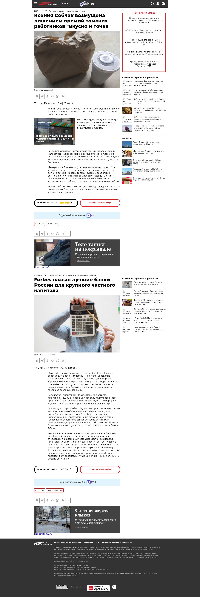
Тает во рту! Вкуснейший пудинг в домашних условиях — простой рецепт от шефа (148, 302)
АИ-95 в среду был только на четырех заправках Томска (144, 31)
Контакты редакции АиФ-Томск (67, 542)
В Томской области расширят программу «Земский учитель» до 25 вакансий (144, 20)
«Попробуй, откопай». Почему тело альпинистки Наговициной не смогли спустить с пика (149, 128)
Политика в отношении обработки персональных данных (75, 567)
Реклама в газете (91, 542)
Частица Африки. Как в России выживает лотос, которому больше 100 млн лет (149, 329)
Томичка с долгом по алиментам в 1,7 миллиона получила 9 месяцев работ (144, 53)
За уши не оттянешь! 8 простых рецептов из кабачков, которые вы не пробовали (150, 110)
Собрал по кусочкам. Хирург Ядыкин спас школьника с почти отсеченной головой (150, 101)
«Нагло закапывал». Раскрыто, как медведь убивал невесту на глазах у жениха (149, 92)
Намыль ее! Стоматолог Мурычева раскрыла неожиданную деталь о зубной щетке (148, 83)
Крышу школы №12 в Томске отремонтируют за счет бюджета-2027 (144, 64)
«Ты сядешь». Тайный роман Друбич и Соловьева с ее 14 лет (148, 152)
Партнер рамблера (77, 587)
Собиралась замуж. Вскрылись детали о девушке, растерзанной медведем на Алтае (148, 119)
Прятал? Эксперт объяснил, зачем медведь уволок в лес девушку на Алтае (148, 293)
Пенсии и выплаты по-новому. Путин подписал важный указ (149, 179)
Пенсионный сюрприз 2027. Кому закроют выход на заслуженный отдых (147, 162)
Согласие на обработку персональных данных (71, 565)
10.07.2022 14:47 (40, 11)
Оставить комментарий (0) (100, 203)
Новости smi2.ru (43, 267)
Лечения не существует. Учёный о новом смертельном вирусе (148, 283)
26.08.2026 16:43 (40, 275)
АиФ (51, 90)
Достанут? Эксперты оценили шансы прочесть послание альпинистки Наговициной (150, 311)
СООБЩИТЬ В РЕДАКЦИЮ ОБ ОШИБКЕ (117, 542)
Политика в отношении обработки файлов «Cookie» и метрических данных (81, 569)
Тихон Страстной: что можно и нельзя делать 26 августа (146, 143)
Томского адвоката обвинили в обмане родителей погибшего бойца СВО (144, 42)
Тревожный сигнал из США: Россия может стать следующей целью (148, 170)
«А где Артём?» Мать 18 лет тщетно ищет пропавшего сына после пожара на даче (149, 320)
